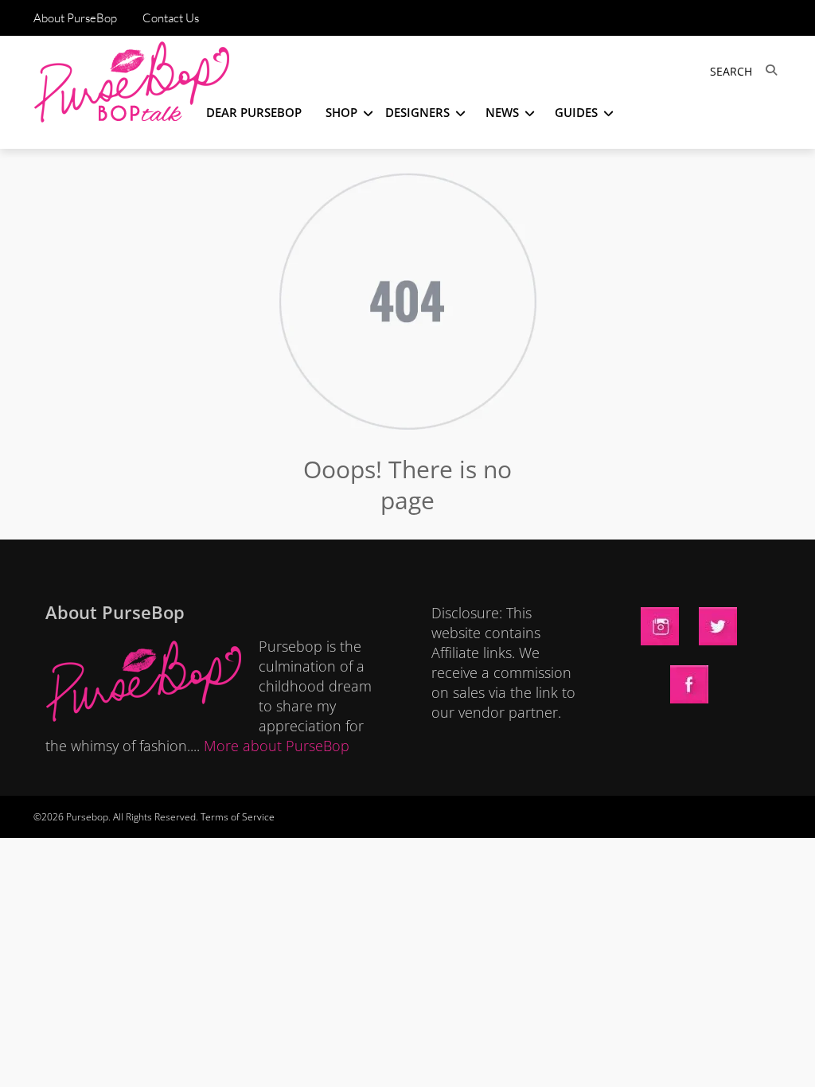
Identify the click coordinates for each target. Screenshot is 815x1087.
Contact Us (170, 17)
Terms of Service (238, 817)
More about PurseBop (276, 745)
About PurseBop (75, 17)
